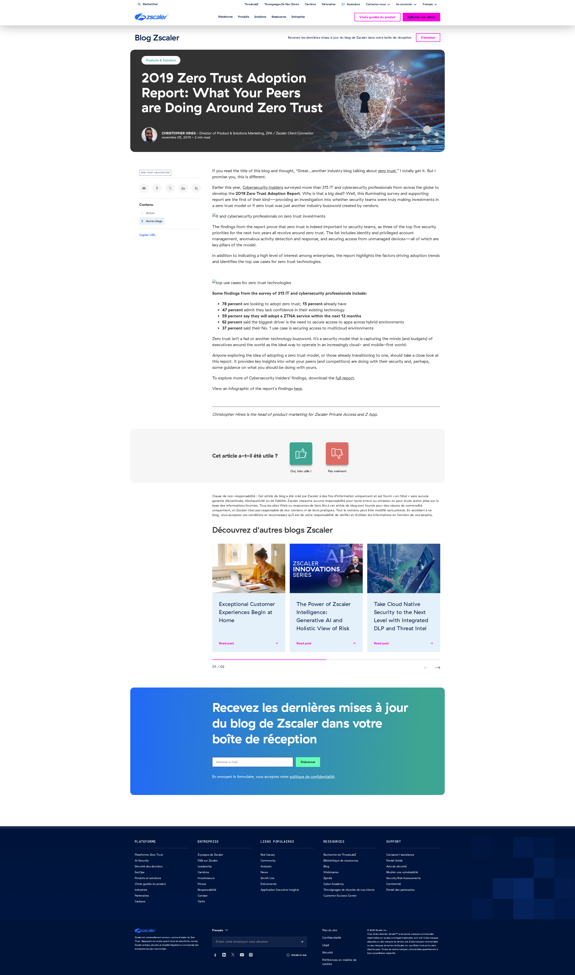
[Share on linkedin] (183, 188)
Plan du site (329, 930)
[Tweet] (170, 188)
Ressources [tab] (279, 16)
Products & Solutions (161, 60)
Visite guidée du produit (377, 17)
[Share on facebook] (157, 188)
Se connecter (404, 4)
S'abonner (308, 762)
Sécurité (327, 952)
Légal (325, 945)
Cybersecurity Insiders (263, 187)
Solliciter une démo (421, 17)
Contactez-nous (376, 4)
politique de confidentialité (312, 776)
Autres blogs (154, 221)
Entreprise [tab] (298, 16)
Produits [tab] (243, 16)
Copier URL (147, 235)
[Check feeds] (196, 188)
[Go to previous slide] (437, 667)
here (298, 388)
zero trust (387, 170)
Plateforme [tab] (225, 16)
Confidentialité (331, 937)
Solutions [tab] (260, 16)
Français (428, 4)
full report (345, 378)
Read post (226, 643)
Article (150, 213)
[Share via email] (144, 188)
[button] (301, 457)
